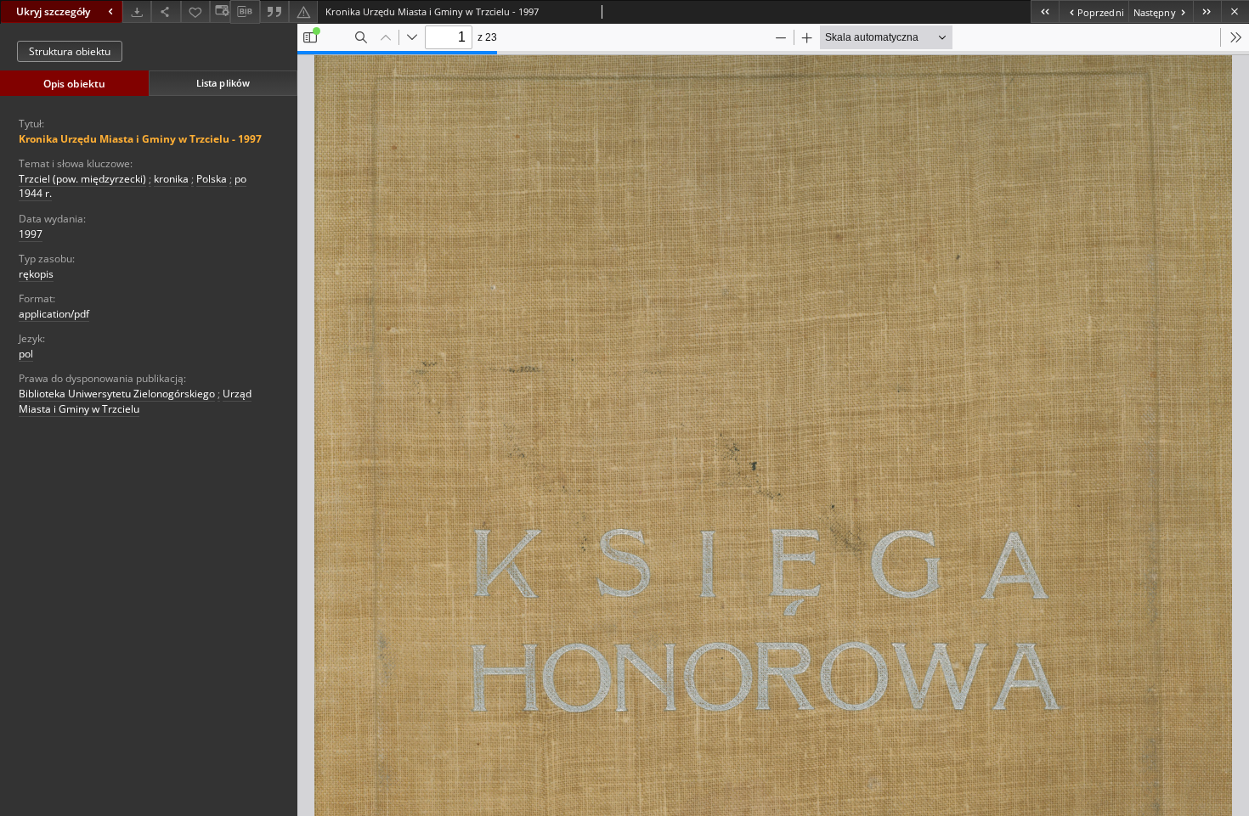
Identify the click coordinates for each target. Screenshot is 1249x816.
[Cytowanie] (274, 11)
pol (26, 353)
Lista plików (223, 82)
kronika (171, 179)
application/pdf (54, 314)
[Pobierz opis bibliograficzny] (244, 12)
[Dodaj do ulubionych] (195, 11)
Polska (211, 179)
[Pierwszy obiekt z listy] (1045, 11)
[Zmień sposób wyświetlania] (220, 11)
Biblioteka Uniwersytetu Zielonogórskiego (117, 393)
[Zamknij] (1235, 11)
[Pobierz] (136, 11)
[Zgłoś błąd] (303, 11)
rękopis (36, 274)
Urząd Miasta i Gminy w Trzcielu (135, 400)
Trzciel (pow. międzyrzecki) (82, 179)
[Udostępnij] (165, 11)
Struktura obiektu (69, 51)
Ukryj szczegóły (53, 11)
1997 (30, 234)
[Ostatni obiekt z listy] (1207, 11)
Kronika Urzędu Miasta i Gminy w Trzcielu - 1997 (140, 139)
